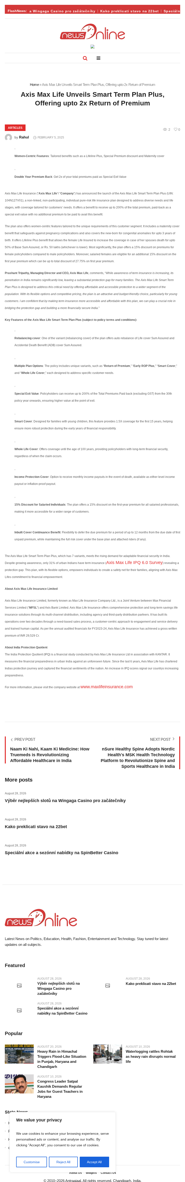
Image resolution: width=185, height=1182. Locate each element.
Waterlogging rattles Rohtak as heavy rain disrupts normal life (151, 1056)
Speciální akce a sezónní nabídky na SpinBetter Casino (61, 852)
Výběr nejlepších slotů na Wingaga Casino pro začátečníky (65, 800)
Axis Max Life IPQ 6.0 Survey (134, 562)
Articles (15, 128)
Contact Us (108, 1173)
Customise (32, 1162)
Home (34, 84)
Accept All (94, 1162)
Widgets (91, 1173)
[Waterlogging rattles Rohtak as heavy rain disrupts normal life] (107, 1054)
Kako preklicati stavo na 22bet (125, 11)
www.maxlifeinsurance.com (106, 686)
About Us (75, 1173)
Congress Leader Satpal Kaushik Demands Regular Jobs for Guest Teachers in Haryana (60, 1089)
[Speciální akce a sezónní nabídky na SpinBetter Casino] (19, 1010)
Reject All (63, 1162)
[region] (63, 1142)
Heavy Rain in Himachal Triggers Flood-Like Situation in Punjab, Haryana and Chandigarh (61, 1059)
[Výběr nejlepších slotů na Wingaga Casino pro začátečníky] (19, 985)
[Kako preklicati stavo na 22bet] (107, 985)
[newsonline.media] (92, 31)
